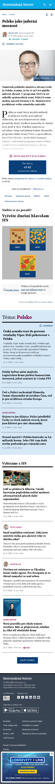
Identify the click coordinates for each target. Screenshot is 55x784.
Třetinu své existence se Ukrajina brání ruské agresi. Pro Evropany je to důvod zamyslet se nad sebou (26, 573)
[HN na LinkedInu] (30, 697)
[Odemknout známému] (51, 14)
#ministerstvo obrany (14, 201)
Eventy (6, 749)
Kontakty (7, 721)
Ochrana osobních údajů (32, 721)
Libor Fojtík (45, 78)
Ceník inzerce (8, 738)
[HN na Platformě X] (18, 697)
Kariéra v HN (8, 734)
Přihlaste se (38, 189)
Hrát (17, 247)
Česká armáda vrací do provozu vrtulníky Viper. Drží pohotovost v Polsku (26, 335)
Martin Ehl (13, 33)
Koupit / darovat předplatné (14, 745)
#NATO (37, 196)
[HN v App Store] (31, 710)
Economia (7, 730)
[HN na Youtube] (38, 697)
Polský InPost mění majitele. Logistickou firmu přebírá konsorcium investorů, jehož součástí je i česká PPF (26, 375)
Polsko (24, 317)
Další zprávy (27, 660)
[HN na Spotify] (34, 697)
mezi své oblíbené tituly (32, 289)
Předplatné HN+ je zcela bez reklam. (39, 302)
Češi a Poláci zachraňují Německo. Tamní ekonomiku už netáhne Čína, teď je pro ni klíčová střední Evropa (27, 395)
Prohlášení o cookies (30, 725)
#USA (46, 196)
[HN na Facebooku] (22, 697)
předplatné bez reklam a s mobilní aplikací (33, 178)
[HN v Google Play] (12, 710)
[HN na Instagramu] (26, 697)
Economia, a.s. (20, 682)
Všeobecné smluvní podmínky (34, 734)
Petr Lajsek (16, 527)
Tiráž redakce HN (10, 725)
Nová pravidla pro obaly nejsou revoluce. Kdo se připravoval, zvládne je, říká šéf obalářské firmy (26, 627)
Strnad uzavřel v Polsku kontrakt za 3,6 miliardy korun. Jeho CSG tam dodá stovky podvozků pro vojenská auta (26, 440)
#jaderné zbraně (23, 196)
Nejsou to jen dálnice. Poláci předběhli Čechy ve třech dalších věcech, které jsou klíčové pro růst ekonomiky (26, 420)
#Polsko (8, 196)
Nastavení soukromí (30, 730)
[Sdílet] (46, 14)
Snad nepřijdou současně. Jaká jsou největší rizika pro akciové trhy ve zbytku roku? (25, 536)
